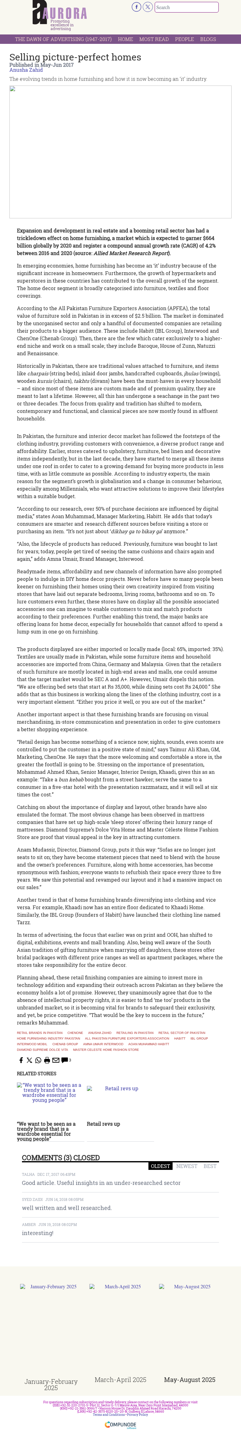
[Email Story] (56, 1060)
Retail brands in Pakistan (39, 1033)
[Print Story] (47, 1060)
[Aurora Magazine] (60, 12)
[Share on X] (29, 1060)
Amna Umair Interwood (103, 1044)
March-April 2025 (120, 1379)
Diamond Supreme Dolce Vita (42, 1049)
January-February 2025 (51, 1384)
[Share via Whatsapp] (38, 1060)
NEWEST (186, 1166)
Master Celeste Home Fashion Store (106, 1049)
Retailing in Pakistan (134, 1033)
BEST (210, 1166)
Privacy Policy (137, 1415)
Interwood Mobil (32, 1044)
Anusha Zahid (26, 69)
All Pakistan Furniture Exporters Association (127, 1038)
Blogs (208, 39)
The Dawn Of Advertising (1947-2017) (63, 39)
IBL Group (199, 1038)
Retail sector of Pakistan (181, 1033)
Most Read (154, 39)
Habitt (179, 1038)
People (184, 39)
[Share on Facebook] (20, 1060)
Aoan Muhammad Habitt (148, 1044)
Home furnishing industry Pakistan (48, 1038)
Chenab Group (65, 1044)
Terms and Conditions (109, 1415)
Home (125, 39)
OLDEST (160, 1166)
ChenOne (75, 1033)
